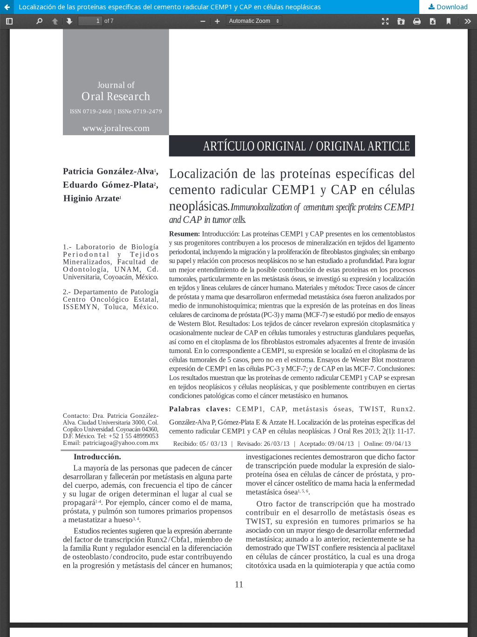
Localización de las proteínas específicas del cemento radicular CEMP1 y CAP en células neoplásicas (170, 6)
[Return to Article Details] (7, 7)
